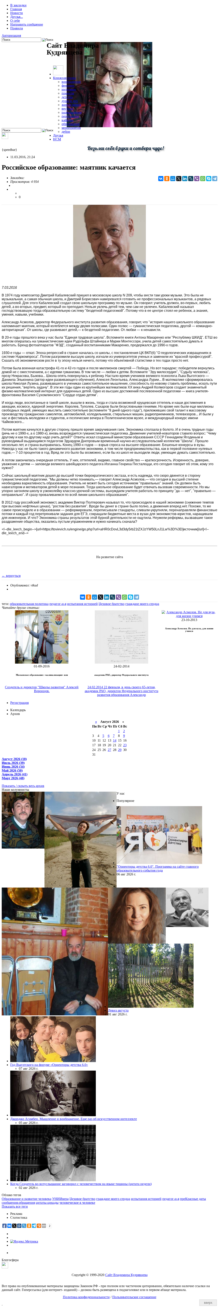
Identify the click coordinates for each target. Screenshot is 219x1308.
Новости (16, 13)
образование (71, 124)
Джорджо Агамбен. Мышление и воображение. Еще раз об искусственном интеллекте (73, 1119)
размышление (72, 112)
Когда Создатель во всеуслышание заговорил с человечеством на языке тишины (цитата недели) (81, 1184)
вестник (67, 108)
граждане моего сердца (142, 604)
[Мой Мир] (172, 178)
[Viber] (196, 178)
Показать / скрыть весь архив (23, 786)
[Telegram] (214, 178)
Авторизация (11, 35)
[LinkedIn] (184, 178)
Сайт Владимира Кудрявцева (126, 1275)
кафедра (67, 120)
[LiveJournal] (190, 178)
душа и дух (70, 101)
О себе (15, 20)
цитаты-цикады (47, 1202)
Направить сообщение (26, 24)
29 (119, 750)
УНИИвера (60, 1199)
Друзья (58, 135)
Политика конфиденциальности (86, 1297)
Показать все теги (15, 1206)
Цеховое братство (111, 604)
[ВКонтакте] (160, 178)
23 (125, 745)
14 (114, 740)
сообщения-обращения (18, 1202)
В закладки (18, 5)
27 (109, 750)
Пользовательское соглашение (134, 1297)
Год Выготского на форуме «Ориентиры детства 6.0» (49, 1065)
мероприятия (71, 128)
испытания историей (82, 604)
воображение (71, 82)
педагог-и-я (57, 604)
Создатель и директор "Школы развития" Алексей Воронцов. (41, 689)
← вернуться (11, 575)
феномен (68, 85)
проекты (68, 93)
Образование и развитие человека (26, 1199)
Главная (16, 9)
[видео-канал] (5, 138)
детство (67, 97)
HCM (57, 139)
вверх (208, 1302)
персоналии (70, 116)
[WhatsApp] (202, 178)
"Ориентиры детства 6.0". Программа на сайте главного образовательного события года (158, 868)
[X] (178, 178)
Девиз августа (118, 1010)
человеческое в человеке (77, 1202)
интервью (69, 89)
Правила (16, 28)
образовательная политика (29, 604)
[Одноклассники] (166, 178)
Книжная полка (64, 78)
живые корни (71, 105)
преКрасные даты (193, 1199)
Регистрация (19, 703)
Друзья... (16, 17)
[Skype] (208, 178)
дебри (66, 131)
